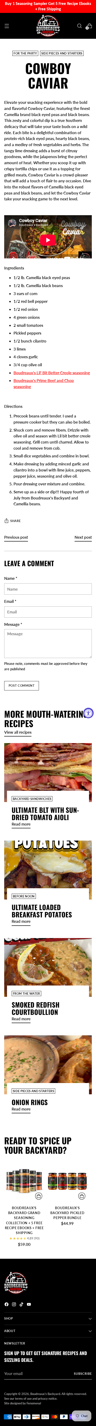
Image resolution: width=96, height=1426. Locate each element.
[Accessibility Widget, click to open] (88, 713)
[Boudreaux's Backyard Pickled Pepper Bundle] (67, 1181)
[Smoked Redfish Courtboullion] (48, 967)
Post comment (22, 685)
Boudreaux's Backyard (45, 1394)
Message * (13, 624)
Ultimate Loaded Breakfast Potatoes (42, 910)
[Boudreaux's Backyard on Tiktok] (22, 1305)
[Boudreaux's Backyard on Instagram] (14, 1305)
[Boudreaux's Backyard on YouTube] (29, 1305)
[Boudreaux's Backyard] (48, 26)
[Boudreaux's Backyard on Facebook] (7, 1305)
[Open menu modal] (6, 26)
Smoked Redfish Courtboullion (35, 1008)
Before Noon (24, 896)
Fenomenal (34, 1403)
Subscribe (83, 1373)
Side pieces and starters (61, 53)
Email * (10, 601)
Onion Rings (30, 1102)
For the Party (25, 53)
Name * (10, 578)
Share (15, 521)
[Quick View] (38, 1196)
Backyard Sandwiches (32, 799)
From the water (26, 993)
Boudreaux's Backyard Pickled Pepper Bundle (67, 1213)
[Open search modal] (79, 26)
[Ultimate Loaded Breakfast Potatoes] (48, 870)
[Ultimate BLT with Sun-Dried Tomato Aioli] (48, 772)
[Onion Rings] (48, 1064)
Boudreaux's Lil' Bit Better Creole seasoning (52, 372)
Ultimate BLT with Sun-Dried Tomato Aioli (45, 813)
